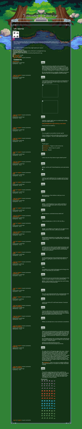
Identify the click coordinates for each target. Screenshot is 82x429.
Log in (14, 57)
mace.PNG (16, 56)
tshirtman (15, 116)
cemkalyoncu (16, 61)
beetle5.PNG (17, 55)
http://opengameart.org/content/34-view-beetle (54, 123)
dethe (14, 253)
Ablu (14, 153)
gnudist (14, 298)
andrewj (15, 128)
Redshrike (15, 139)
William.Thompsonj (17, 306)
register (20, 57)
